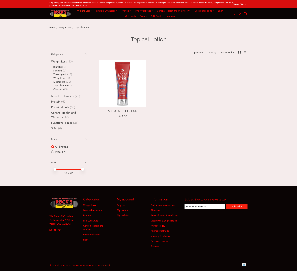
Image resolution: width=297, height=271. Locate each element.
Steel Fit (60, 152)
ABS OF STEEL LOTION (122, 110)
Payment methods (160, 231)
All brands (61, 147)
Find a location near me (163, 205)
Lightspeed (105, 265)
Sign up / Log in (240, 4)
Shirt (220, 11)
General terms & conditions (165, 215)
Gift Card (156, 16)
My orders (122, 210)
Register (121, 205)
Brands (143, 16)
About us (155, 210)
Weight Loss (64, 27)
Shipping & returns (160, 236)
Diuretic (57, 67)
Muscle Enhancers (62, 96)
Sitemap (155, 246)
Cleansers (58, 89)
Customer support (160, 241)
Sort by (212, 52)
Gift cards (130, 16)
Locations (170, 16)
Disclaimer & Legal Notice (164, 220)
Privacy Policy (158, 226)
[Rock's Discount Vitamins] (60, 13)
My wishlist (123, 215)
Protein (55, 101)
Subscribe (237, 206)
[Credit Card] (244, 265)
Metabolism (59, 82)
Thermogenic (60, 74)
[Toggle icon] (233, 13)
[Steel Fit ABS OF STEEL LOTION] (122, 83)
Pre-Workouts (60, 107)
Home (52, 27)
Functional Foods (61, 122)
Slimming (57, 70)
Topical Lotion (60, 85)
